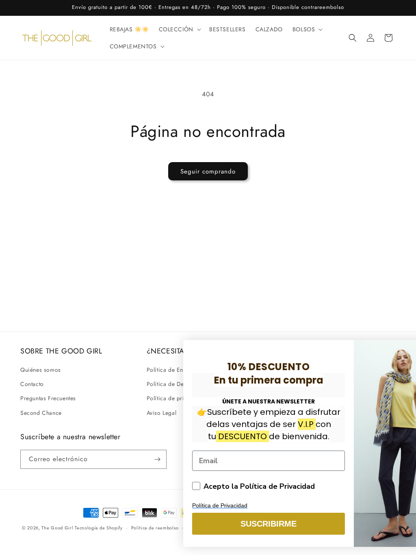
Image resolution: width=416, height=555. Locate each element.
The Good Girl (58, 528)
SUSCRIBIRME (238, 523)
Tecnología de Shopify (99, 528)
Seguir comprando (208, 171)
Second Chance (41, 413)
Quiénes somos (40, 370)
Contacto (32, 384)
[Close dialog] (399, 350)
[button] (179, 29)
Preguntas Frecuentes (48, 398)
